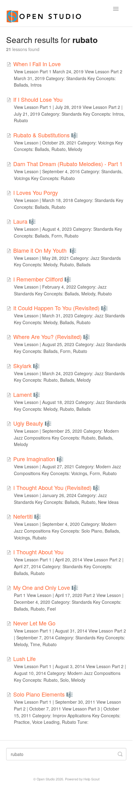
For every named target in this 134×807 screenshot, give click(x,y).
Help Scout (91, 779)
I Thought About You (38, 552)
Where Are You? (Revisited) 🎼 (51, 337)
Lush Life (24, 659)
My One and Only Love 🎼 (45, 587)
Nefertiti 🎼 (27, 516)
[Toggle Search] (120, 754)
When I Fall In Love (37, 64)
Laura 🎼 (24, 221)
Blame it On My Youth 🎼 (44, 250)
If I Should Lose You (38, 99)
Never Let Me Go (34, 623)
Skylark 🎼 (26, 366)
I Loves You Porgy (35, 192)
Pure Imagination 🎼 (38, 459)
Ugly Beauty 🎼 (32, 423)
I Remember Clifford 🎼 (42, 279)
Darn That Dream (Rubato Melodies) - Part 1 (68, 164)
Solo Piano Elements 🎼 (43, 694)
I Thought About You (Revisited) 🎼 (56, 487)
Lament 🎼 (26, 394)
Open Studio (46, 779)
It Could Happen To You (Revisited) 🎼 (60, 308)
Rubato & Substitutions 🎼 (45, 135)
